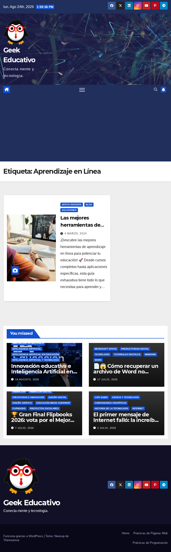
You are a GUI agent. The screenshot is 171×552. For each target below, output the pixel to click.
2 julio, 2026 (106, 428)
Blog (89, 204)
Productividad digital (135, 349)
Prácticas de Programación (150, 542)
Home (125, 533)
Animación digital (40, 392)
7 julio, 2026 (24, 428)
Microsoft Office (106, 349)
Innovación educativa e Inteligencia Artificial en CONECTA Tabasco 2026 (42, 371)
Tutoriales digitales (127, 354)
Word (98, 360)
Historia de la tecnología (111, 408)
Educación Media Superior (53, 403)
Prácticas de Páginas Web (150, 533)
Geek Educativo (31, 502)
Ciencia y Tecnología (125, 397)
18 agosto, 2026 (27, 379)
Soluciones (69, 210)
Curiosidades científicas (110, 403)
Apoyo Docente (71, 204)
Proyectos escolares (44, 408)
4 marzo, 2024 (76, 233)
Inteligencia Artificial (26, 349)
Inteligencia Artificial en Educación (35, 354)
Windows (150, 354)
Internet (138, 408)
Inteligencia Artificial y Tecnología (35, 360)
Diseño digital (58, 397)
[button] (155, 89)
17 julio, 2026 (107, 379)
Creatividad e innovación (28, 397)
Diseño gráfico (22, 403)
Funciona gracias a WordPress (23, 536)
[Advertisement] (85, 128)
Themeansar (11, 540)
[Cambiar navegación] (82, 89)
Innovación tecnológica (28, 343)
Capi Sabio (101, 397)
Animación (18, 392)
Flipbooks (19, 408)
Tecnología (102, 354)
